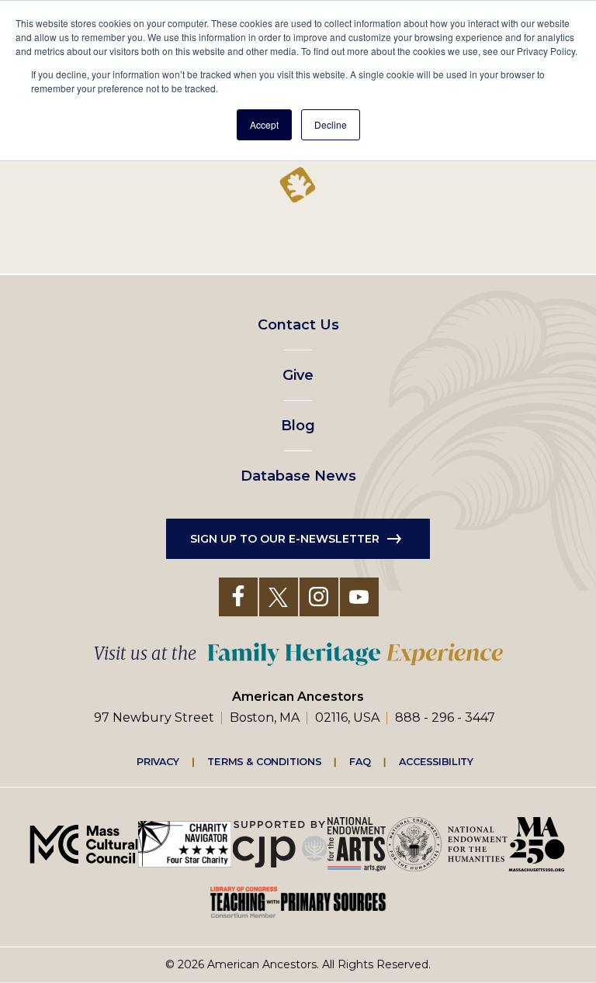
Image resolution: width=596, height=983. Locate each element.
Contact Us (298, 324)
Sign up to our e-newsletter (284, 539)
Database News (298, 476)
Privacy (158, 761)
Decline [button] (330, 124)
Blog (298, 425)
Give (298, 375)
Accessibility (436, 761)
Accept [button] (264, 124)
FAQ (360, 761)
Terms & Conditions (264, 761)
